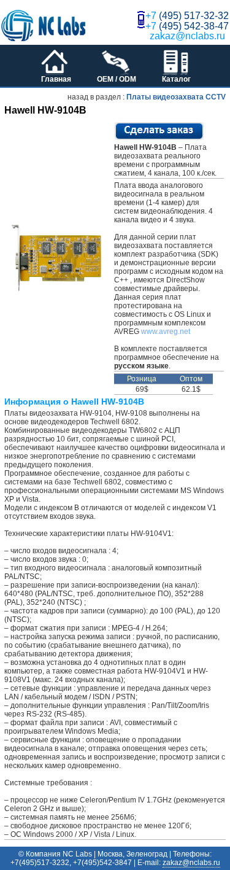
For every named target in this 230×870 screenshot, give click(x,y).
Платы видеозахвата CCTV (176, 97)
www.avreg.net (165, 331)
